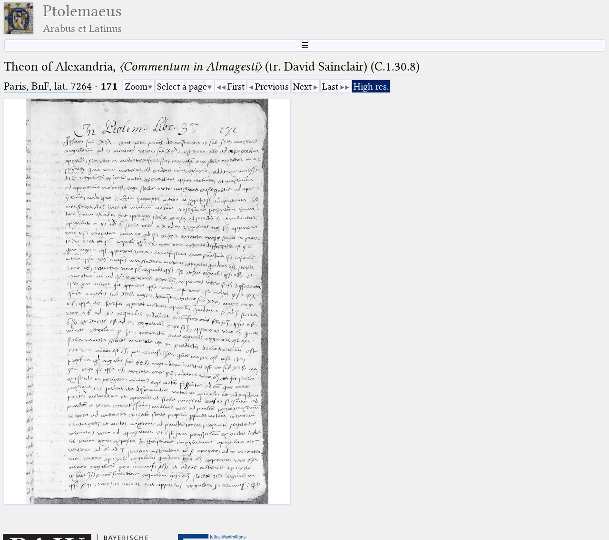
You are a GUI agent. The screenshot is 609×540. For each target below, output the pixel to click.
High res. (371, 86)
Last (330, 86)
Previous (272, 86)
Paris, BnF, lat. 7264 (48, 86)
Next (302, 86)
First (236, 86)
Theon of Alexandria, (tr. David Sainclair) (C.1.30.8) (212, 66)
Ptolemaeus (82, 18)
